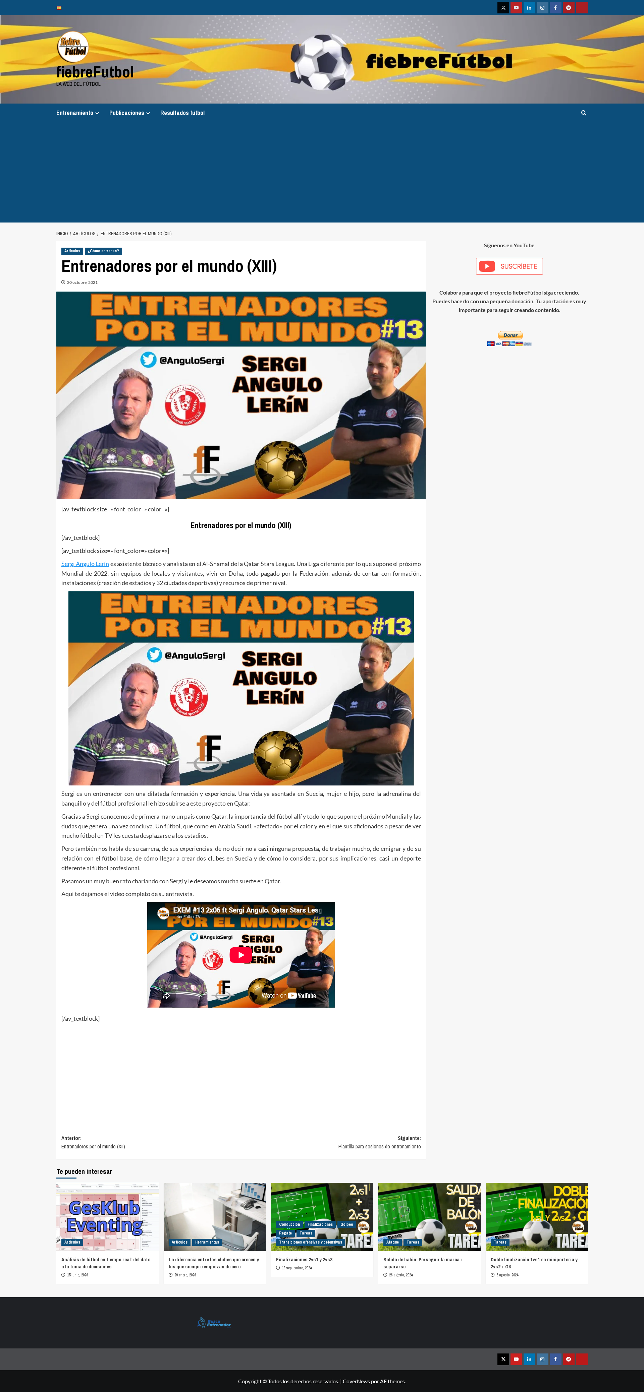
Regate (285, 1233)
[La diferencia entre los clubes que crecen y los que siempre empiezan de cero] (215, 1217)
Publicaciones (126, 113)
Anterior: (93, 1142)
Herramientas (207, 1242)
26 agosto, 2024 (401, 1275)
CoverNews (356, 1381)
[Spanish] (60, 7)
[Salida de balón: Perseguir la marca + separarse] (429, 1217)
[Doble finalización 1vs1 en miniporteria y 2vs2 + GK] (537, 1217)
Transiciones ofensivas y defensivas (310, 1242)
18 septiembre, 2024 (297, 1268)
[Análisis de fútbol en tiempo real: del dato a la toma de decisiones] (107, 1217)
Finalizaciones (320, 1224)
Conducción (289, 1224)
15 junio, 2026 (77, 1275)
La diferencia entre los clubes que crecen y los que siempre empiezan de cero (214, 1263)
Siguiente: (379, 1142)
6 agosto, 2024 (507, 1275)
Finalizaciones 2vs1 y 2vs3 (304, 1259)
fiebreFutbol (95, 71)
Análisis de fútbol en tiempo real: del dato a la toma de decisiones (106, 1263)
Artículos (72, 251)
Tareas (306, 1233)
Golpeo (346, 1224)
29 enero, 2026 (185, 1275)
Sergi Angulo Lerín (85, 563)
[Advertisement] (322, 172)
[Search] (584, 113)
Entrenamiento (74, 113)
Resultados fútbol (182, 113)
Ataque (392, 1242)
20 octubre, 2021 (82, 282)
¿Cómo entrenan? (103, 251)
